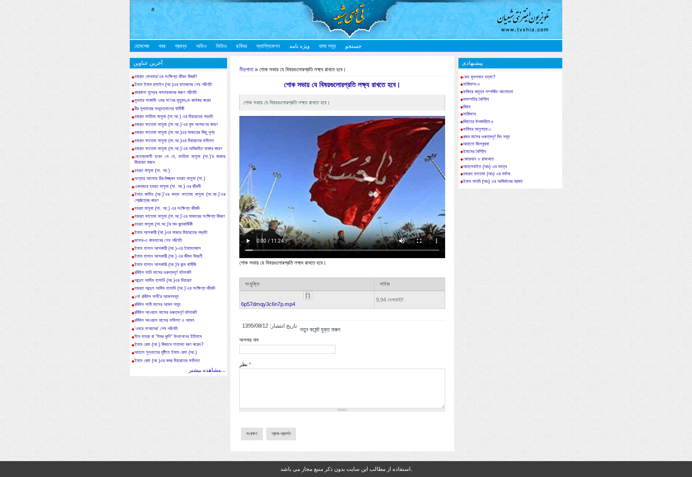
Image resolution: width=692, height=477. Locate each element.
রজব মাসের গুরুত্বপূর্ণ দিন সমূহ (486, 136)
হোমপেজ (141, 46)
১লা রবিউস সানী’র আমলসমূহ (156, 296)
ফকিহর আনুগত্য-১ (477, 129)
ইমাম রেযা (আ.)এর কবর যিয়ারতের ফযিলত (167, 360)
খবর (162, 46)
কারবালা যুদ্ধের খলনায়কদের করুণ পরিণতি (165, 92)
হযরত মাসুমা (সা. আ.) (152, 170)
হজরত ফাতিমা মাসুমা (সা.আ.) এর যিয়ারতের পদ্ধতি (173, 116)
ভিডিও (221, 46)
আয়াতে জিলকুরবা (476, 144)
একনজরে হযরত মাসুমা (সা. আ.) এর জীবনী (167, 186)
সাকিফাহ (469, 114)
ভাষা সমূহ (327, 46)
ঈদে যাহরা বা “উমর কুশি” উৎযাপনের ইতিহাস (168, 336)
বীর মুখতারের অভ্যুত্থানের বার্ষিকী (159, 108)
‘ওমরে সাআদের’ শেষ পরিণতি (156, 328)
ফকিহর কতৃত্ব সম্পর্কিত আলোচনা (488, 91)
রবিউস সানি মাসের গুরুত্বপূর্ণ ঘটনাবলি (162, 272)
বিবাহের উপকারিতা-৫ (478, 121)
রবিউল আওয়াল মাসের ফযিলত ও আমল (164, 320)
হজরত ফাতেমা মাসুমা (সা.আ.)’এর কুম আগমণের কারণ (176, 124)
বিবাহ (467, 106)
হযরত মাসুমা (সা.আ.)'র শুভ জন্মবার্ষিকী (163, 224)
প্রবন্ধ (181, 46)
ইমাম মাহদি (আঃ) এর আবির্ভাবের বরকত (493, 181)
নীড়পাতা (246, 69)
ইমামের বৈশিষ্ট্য (474, 151)
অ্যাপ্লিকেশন (268, 46)
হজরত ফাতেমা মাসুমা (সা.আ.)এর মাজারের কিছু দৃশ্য (174, 132)
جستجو (353, 46)
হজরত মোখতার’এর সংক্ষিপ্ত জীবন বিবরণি (165, 76)
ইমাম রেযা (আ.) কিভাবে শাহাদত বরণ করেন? (168, 344)
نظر (245, 364)
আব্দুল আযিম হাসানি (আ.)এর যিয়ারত (162, 280)
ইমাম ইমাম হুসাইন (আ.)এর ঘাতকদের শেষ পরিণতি (173, 84)
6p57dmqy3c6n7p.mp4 (268, 304)
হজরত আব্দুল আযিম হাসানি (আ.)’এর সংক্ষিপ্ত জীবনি (174, 288)
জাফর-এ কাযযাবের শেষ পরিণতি (158, 240)
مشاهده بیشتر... (207, 370)
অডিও (201, 46)
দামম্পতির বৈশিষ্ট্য (476, 99)
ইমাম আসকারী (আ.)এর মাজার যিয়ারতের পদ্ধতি (170, 232)
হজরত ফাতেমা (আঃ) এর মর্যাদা (486, 173)
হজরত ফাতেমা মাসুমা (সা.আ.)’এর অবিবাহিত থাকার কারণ (178, 148)
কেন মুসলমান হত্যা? (479, 77)
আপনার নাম (248, 340)
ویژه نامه (299, 46)
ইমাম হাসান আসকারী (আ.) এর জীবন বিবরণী (168, 256)
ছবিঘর (241, 46)
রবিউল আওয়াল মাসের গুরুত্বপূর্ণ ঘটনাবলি (165, 312)
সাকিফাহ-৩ (471, 84)
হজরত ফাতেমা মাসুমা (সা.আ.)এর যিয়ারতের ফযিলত (174, 140)
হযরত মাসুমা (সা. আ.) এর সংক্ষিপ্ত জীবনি (167, 208)
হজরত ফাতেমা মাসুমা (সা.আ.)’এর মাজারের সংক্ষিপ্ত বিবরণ (179, 216)
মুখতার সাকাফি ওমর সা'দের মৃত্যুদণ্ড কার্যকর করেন (172, 100)
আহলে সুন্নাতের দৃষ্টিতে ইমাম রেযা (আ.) (165, 352)
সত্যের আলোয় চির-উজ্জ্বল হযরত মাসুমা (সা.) (169, 178)
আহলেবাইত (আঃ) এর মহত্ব (485, 166)
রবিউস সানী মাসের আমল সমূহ (157, 304)
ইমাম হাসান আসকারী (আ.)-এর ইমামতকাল (167, 248)
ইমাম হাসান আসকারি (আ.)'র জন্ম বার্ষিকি (165, 264)
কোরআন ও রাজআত (478, 159)
